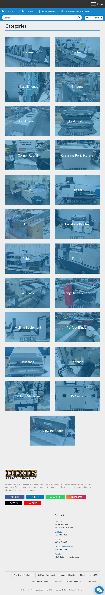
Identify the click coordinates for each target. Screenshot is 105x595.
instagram (76, 497)
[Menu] (93, 3)
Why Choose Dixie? (39, 581)
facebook (15, 497)
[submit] (79, 17)
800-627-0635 (31, 11)
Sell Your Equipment (46, 575)
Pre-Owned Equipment (23, 575)
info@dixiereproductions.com (77, 11)
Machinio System (61, 590)
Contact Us (92, 581)
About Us (93, 575)
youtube (32, 503)
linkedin (35, 497)
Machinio (78, 590)
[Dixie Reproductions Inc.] (21, 474)
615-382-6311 (11, 11)
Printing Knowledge (74, 581)
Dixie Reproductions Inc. (39, 590)
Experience (57, 581)
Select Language (93, 17)
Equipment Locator (67, 575)
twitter (14, 503)
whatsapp (55, 497)
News (82, 575)
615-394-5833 (51, 11)
